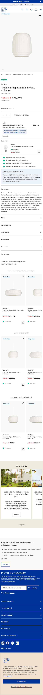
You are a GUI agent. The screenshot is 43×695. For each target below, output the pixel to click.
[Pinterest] (12, 643)
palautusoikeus (23, 160)
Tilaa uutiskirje (32, 588)
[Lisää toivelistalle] (39, 16)
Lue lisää (4, 558)
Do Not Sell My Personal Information (21, 687)
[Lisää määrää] (9, 115)
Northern (4, 84)
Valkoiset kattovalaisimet (8, 264)
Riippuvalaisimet (28, 74)
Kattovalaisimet (17, 74)
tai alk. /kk (6, 109)
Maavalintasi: (5, 593)
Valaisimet (8, 74)
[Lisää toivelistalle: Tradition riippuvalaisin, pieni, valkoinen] (23, 338)
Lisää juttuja (21, 525)
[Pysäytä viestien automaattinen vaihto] (41, 1)
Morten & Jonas (6, 93)
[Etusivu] (2, 74)
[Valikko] (41, 9)
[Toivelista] (31, 9)
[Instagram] (2, 643)
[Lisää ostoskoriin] (39, 152)
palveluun (32, 166)
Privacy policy (8, 676)
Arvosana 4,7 (26, 1)
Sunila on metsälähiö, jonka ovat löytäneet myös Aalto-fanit (16, 494)
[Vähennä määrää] (2, 115)
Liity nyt (22, 132)
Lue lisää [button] (5, 136)
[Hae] (22, 9)
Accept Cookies (21, 681)
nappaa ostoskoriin (10, 179)
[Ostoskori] (36, 9)
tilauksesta (28, 163)
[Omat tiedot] (27, 9)
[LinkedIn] (17, 643)
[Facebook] (7, 643)
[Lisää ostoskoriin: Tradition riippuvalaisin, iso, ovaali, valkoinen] (23, 322)
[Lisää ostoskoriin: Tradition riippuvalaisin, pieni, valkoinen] (23, 385)
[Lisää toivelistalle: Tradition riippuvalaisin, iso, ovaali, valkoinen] (23, 276)
